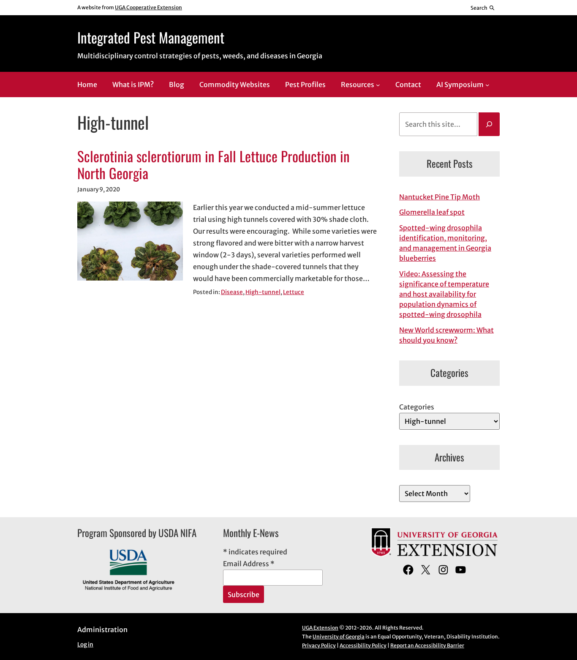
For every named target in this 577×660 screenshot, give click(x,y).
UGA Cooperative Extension (148, 7)
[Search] (489, 124)
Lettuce (293, 292)
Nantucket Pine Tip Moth (439, 197)
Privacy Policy (319, 645)
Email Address (249, 563)
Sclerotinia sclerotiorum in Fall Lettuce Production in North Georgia (213, 165)
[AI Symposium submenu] (487, 85)
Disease (232, 292)
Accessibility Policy (363, 645)
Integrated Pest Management (150, 37)
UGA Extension (320, 628)
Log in (85, 644)
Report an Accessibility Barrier (427, 645)
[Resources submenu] (378, 85)
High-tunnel (262, 292)
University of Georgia (339, 636)
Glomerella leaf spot (432, 212)
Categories (416, 407)
